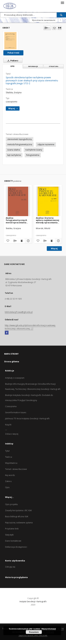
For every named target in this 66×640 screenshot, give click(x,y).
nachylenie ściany (33, 149)
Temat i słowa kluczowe (16, 469)
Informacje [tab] (33, 66)
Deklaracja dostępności (16, 547)
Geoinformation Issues (15, 412)
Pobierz (14, 60)
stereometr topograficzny (19, 139)
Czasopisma (10, 406)
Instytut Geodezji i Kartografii (33, 601)
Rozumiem (34, 632)
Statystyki (9, 534)
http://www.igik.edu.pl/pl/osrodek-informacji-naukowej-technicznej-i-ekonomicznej (30, 327)
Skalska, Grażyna (13, 92)
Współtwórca (11, 463)
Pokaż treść (13, 52)
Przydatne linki (12, 528)
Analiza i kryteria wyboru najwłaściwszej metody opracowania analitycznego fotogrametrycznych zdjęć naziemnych (47, 220)
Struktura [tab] (53, 66)
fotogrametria (32, 155)
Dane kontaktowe (13, 540)
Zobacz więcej (11, 434)
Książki (8, 424)
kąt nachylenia (14, 155)
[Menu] (62, 2)
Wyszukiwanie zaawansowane (43, 20)
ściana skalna (13, 149)
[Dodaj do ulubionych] (54, 28)
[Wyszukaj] (61, 14)
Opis (7, 487)
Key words (10, 475)
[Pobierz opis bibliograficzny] (14, 241)
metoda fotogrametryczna (19, 144)
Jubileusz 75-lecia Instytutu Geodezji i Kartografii (27, 418)
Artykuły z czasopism (14, 378)
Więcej (54, 248)
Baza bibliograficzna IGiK (16, 516)
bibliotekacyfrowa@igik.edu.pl (19, 312)
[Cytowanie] (60, 28)
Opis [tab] (12, 66)
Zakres (8, 481)
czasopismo (11, 101)
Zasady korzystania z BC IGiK (18, 510)
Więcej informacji (48, 629)
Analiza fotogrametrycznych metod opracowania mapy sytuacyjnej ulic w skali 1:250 (18, 220)
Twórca (8, 457)
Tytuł (7, 451)
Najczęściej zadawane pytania (19, 522)
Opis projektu (11, 504)
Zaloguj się (10, 566)
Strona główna (11, 361)
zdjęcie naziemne (45, 144)
